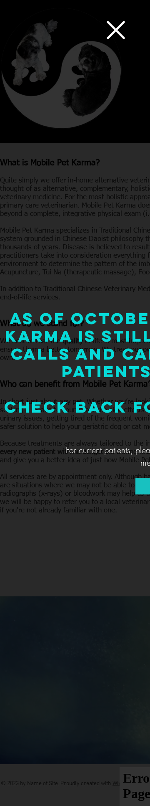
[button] (116, 30)
